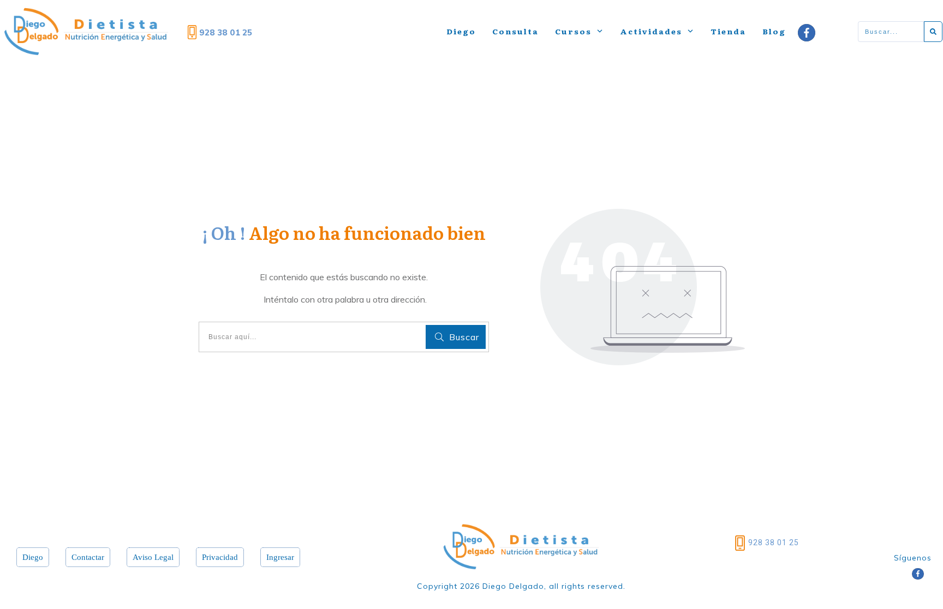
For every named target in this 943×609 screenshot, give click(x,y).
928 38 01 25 (773, 542)
